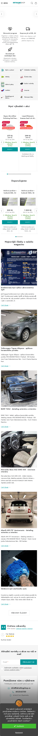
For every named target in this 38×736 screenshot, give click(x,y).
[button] (1, 14)
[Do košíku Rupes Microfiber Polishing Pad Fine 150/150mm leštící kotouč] (10, 149)
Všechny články (19, 613)
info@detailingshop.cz (21, 688)
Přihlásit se (28, 662)
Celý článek (4, 305)
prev (1, 142)
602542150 (21, 691)
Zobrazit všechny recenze (24, 629)
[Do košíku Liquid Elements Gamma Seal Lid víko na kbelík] (28, 149)
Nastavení (19, 732)
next (36, 142)
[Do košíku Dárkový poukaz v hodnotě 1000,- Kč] (28, 222)
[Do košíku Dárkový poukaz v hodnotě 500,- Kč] (10, 222)
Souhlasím (20, 726)
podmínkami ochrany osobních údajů (18, 669)
